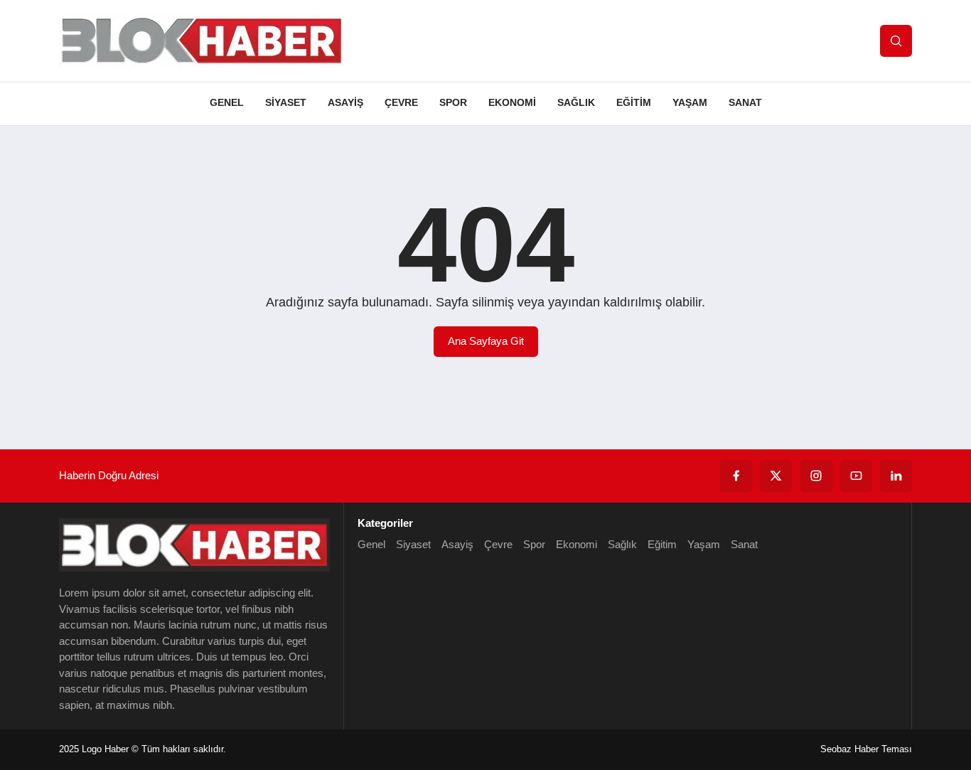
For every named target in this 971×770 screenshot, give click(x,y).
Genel (227, 102)
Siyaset (285, 102)
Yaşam (689, 102)
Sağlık (576, 102)
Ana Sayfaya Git (486, 341)
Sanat (745, 102)
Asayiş (345, 102)
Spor (453, 102)
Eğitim (633, 102)
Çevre (401, 102)
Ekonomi (512, 102)
